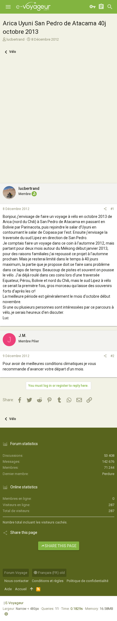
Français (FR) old (51, 573)
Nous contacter (16, 581)
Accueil (21, 589)
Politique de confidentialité (87, 581)
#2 (112, 356)
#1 (112, 209)
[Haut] (31, 589)
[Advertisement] (58, 122)
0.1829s (76, 609)
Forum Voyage (15, 573)
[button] (8, 7)
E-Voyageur (14, 603)
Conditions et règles (47, 581)
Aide (8, 589)
